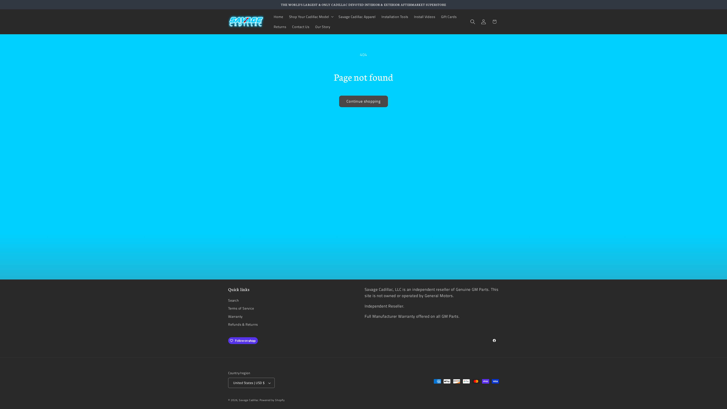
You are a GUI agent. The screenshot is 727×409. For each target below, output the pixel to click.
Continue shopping (363, 101)
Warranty (235, 316)
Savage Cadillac (249, 400)
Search (233, 300)
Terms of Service (241, 308)
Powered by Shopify (272, 400)
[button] (310, 17)
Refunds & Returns (243, 324)
